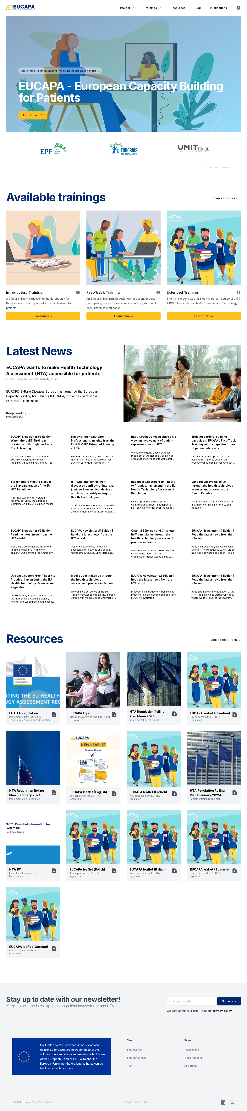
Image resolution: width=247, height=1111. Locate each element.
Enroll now (30, 115)
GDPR (146, 1102)
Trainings (150, 7)
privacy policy (222, 1010)
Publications (218, 7)
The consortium (136, 1057)
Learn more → (43, 316)
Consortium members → (221, 167)
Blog (198, 7)
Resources (178, 7)
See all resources (226, 640)
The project (134, 1049)
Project (125, 7)
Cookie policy (133, 1102)
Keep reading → (18, 413)
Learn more (89, 70)
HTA (129, 1065)
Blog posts (190, 1065)
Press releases (193, 1057)
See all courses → (227, 198)
